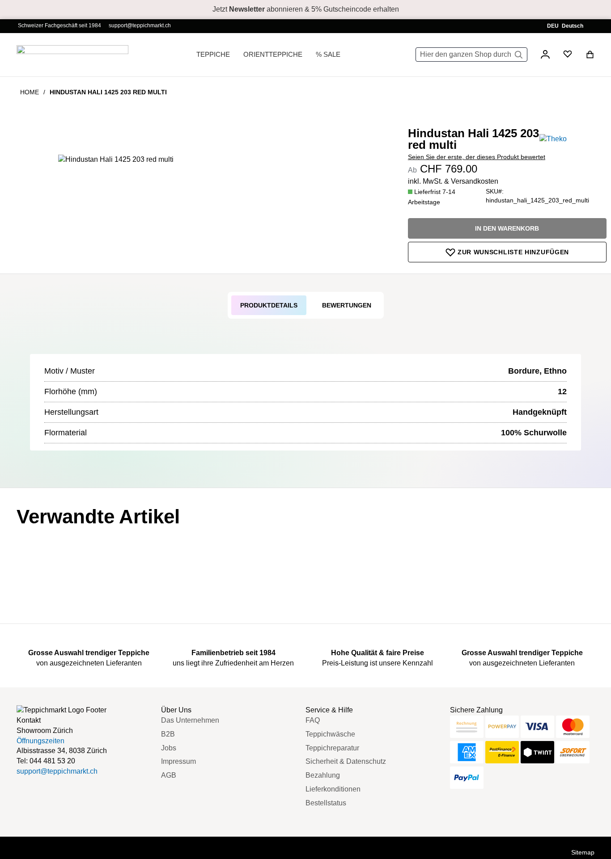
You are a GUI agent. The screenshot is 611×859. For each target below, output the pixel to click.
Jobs (168, 748)
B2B (168, 734)
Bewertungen (346, 305)
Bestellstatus (326, 803)
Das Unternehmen (190, 720)
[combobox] (471, 54)
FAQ (313, 720)
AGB (168, 775)
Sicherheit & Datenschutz (346, 761)
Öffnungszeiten (40, 741)
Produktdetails (268, 305)
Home (29, 92)
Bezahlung (323, 775)
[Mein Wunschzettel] (567, 56)
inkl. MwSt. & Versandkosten (453, 181)
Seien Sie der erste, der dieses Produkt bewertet (476, 156)
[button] (567, 26)
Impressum (178, 761)
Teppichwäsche (330, 734)
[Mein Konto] (545, 56)
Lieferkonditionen (333, 789)
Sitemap (582, 852)
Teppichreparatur (332, 748)
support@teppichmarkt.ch (140, 25)
